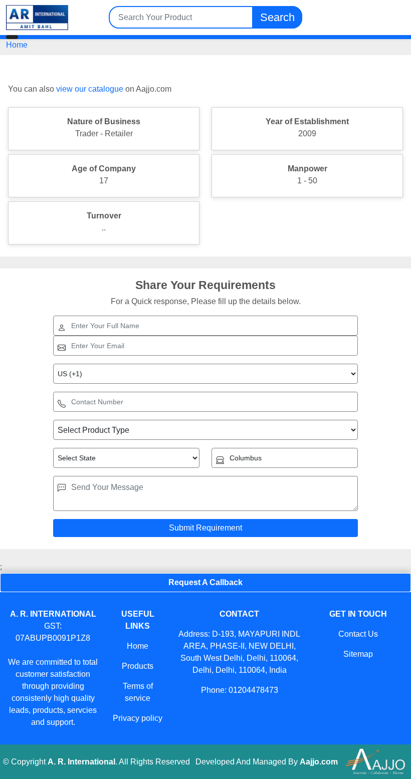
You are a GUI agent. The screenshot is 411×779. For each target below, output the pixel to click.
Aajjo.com (319, 761)
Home (17, 45)
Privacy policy (137, 718)
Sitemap (358, 654)
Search (277, 17)
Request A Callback (205, 582)
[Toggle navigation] (12, 37)
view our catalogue (89, 89)
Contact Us (358, 634)
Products (137, 666)
